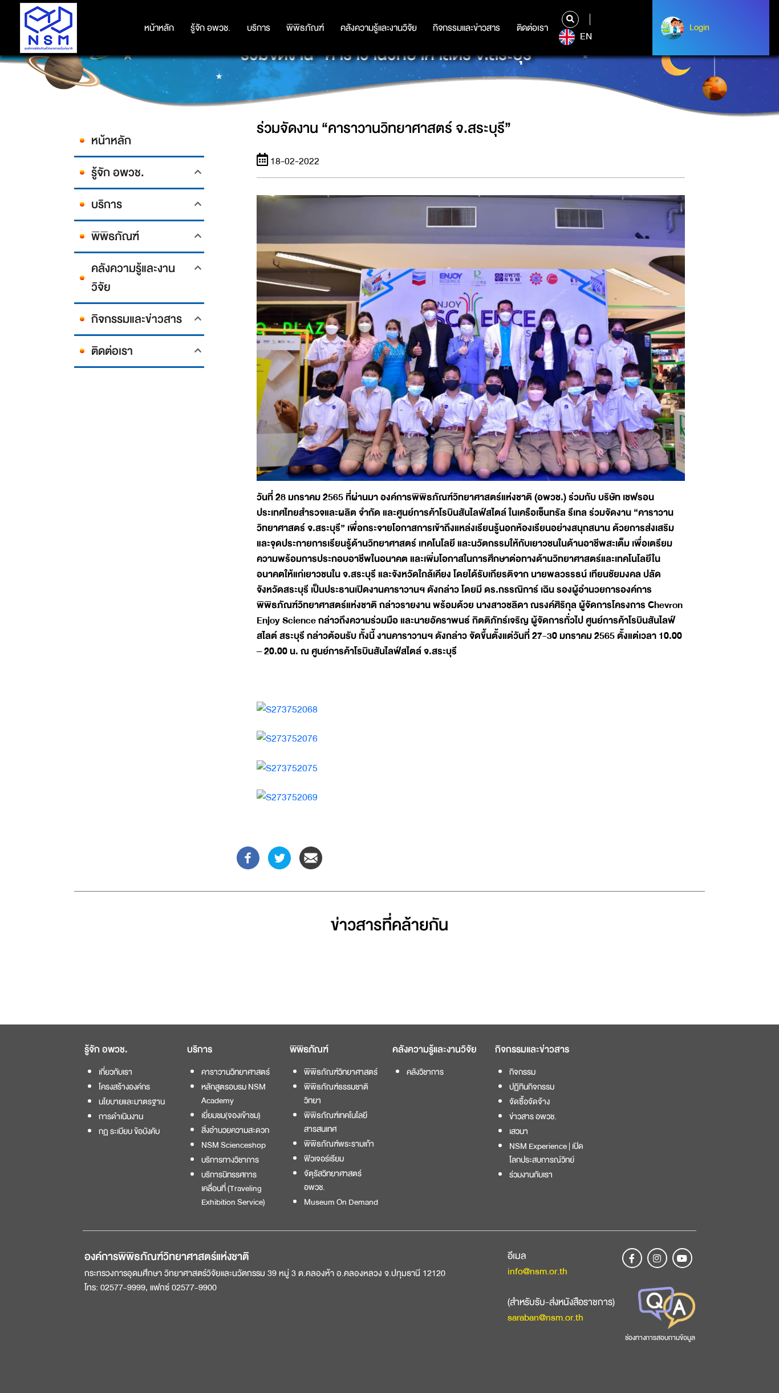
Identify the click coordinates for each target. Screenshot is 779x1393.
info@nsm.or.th (537, 1271)
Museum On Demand (341, 1202)
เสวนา (518, 1131)
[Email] (310, 857)
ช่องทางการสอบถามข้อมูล (660, 1337)
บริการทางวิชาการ (230, 1160)
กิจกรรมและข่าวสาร (466, 28)
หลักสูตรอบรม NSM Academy (233, 1093)
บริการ (258, 28)
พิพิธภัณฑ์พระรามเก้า (339, 1144)
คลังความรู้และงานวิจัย (378, 28)
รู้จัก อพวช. (210, 28)
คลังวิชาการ (425, 1072)
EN (585, 36)
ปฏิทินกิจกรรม (531, 1087)
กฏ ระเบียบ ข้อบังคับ (129, 1131)
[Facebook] (248, 857)
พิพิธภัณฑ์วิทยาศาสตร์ (341, 1072)
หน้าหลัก (159, 28)
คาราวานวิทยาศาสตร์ (235, 1072)
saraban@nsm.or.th (545, 1317)
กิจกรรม (522, 1072)
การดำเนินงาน (121, 1116)
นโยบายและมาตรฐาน (132, 1101)
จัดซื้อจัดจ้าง (529, 1101)
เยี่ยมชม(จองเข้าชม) (231, 1115)
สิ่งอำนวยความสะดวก (235, 1130)
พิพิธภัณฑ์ (305, 28)
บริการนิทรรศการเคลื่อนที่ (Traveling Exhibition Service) (233, 1188)
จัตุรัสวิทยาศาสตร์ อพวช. (333, 1180)
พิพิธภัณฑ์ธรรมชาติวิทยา (336, 1093)
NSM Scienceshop (233, 1145)
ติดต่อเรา (532, 28)
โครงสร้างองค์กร (124, 1087)
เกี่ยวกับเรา (115, 1072)
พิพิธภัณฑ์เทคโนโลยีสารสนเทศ (335, 1122)
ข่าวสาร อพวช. (533, 1116)
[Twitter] (279, 857)
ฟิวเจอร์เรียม (324, 1158)
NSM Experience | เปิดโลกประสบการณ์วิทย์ (546, 1153)
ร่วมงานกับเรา (531, 1174)
